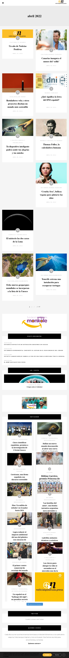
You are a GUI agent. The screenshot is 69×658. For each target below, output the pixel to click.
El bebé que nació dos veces (15, 362)
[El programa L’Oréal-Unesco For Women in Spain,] (19, 436)
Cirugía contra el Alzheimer (34, 387)
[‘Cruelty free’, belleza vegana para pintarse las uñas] (51, 173)
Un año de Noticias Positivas (18, 47)
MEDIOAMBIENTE (21, 281)
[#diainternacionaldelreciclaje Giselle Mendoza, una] (19, 526)
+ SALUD (13, 140)
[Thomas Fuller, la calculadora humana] (51, 127)
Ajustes (57, 655)
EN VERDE (22, 96)
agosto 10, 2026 (34, 384)
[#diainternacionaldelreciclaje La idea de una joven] (49, 526)
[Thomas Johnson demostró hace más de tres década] (49, 557)
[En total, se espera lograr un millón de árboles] (19, 496)
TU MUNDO (21, 42)
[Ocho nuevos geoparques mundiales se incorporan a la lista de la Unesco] (17, 265)
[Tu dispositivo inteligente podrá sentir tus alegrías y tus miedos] (17, 127)
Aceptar (47, 655)
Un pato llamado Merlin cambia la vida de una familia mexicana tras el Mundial (34, 356)
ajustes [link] (7, 656)
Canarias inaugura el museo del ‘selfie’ (51, 60)
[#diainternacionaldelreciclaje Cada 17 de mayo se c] (49, 496)
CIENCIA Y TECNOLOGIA (18, 234)
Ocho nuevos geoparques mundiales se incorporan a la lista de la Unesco (17, 288)
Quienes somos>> (34, 643)
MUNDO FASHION (55, 187)
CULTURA (13, 42)
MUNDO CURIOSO (55, 54)
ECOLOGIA (14, 96)
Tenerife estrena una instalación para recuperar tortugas (51, 282)
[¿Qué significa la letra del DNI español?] (51, 81)
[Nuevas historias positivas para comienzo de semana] (49, 587)
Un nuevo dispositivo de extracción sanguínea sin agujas (26, 344)
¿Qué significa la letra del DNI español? (51, 98)
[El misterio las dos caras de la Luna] (17, 220)
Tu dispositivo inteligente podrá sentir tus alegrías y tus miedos (17, 149)
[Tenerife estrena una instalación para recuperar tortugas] (51, 262)
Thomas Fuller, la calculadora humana (51, 146)
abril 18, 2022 (51, 65)
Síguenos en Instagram (35, 604)
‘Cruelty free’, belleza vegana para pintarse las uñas (51, 194)
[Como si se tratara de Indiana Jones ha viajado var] (19, 587)
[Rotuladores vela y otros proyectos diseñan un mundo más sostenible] (17, 82)
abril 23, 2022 (18, 53)
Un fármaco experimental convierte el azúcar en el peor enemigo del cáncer (33, 350)
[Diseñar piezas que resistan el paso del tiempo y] (19, 466)
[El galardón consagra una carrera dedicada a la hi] (49, 466)
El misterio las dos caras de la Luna (17, 240)
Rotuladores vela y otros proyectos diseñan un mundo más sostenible (17, 103)
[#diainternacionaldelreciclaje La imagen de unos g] (19, 557)
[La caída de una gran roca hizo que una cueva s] (49, 436)
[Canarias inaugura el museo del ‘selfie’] (51, 39)
